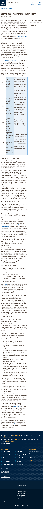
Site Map (24, 501)
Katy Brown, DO (22, 36)
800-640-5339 (17, 439)
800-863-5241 (16, 435)
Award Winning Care (21, 485)
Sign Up (6, 476)
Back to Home (5, 8)
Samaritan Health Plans (34, 451)
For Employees (32, 462)
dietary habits (17, 406)
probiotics (21, 106)
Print (11, 8)
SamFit (30, 453)
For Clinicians (32, 465)
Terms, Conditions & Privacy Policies (32, 501)
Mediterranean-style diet (11, 60)
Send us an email (6, 443)
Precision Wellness (13, 424)
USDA (5, 284)
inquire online (8, 437)
